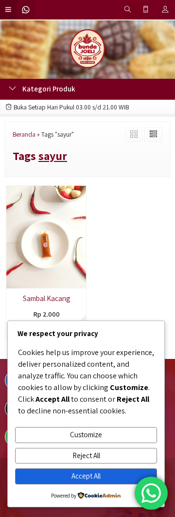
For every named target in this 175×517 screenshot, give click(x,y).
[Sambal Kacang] (46, 236)
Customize (86, 434)
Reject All (86, 455)
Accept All (86, 476)
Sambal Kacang (46, 298)
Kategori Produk (48, 88)
